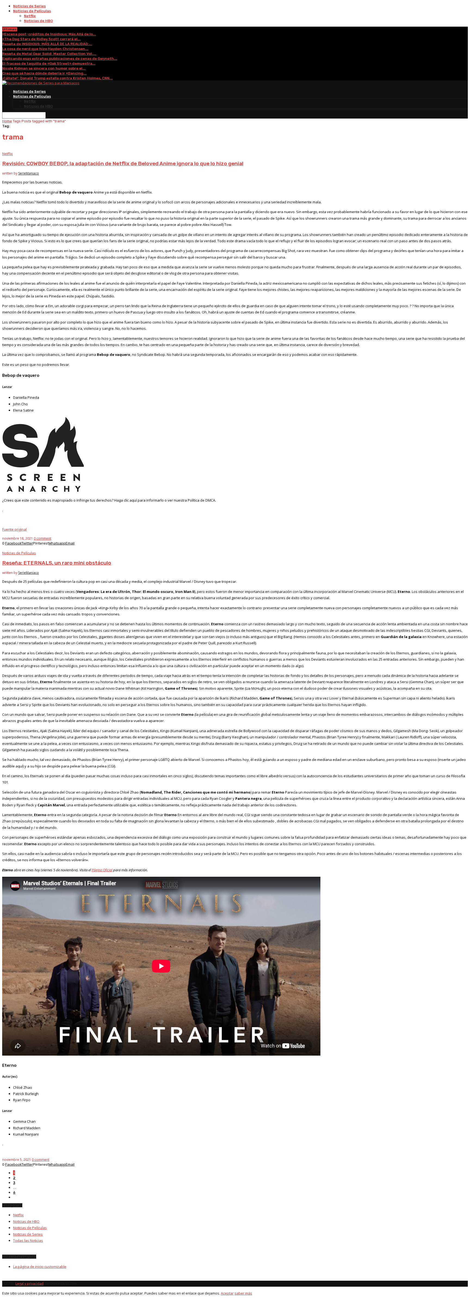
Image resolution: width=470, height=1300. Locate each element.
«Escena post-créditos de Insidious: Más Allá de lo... (49, 34)
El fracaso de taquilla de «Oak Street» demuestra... (48, 63)
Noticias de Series (29, 6)
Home (7, 121)
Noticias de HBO (38, 21)
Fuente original (14, 529)
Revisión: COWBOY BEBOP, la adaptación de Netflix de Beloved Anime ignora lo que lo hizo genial (122, 163)
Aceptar (227, 1293)
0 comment (42, 538)
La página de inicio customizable (39, 1266)
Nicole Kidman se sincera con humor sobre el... (44, 68)
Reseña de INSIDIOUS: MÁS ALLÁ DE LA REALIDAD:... (47, 44)
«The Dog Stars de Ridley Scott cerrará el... (41, 39)
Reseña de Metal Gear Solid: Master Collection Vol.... (49, 54)
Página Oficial (102, 869)
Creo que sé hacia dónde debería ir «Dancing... (44, 73)
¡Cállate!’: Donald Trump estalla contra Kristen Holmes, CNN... (57, 78)
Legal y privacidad (30, 1283)
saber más (243, 1293)
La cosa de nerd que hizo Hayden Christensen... (45, 49)
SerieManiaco (28, 173)
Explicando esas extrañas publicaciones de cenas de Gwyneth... (59, 59)
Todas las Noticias (28, 1240)
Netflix (30, 16)
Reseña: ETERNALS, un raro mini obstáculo (56, 563)
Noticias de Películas (32, 11)
